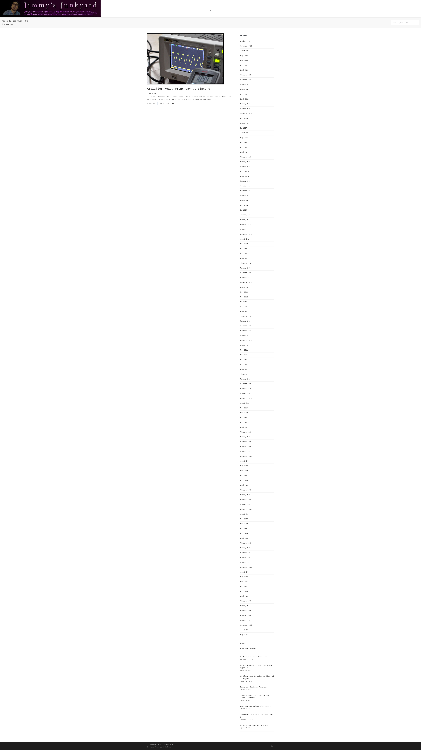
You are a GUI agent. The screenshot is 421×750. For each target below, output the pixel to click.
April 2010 (244, 422)
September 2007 (246, 567)
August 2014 (244, 200)
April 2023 (244, 65)
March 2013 (244, 258)
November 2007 (245, 557)
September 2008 (246, 509)
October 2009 (245, 451)
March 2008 (244, 538)
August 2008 (244, 514)
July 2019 (244, 118)
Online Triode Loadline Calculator (254, 725)
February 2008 (245, 543)
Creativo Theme (153, 747)
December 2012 (245, 273)
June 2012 (244, 297)
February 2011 (245, 374)
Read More (221, 99)
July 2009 (244, 466)
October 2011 (245, 336)
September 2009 (246, 456)
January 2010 (245, 437)
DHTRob (242, 643)
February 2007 (245, 601)
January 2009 (245, 495)
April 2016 (244, 147)
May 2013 (243, 249)
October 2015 (245, 167)
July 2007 (244, 577)
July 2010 (244, 408)
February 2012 (245, 316)
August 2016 (244, 133)
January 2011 (245, 379)
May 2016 (243, 142)
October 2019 (245, 109)
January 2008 (245, 548)
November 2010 (245, 389)
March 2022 (244, 99)
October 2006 (245, 620)
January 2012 (245, 321)
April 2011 (244, 364)
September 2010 (246, 398)
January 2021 (245, 104)
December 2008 (245, 500)
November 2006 (245, 615)
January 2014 (245, 220)
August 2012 (244, 287)
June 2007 (244, 582)
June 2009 (244, 471)
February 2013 (245, 263)
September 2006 (246, 625)
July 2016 (244, 138)
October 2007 (245, 562)
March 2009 (244, 485)
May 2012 (243, 302)
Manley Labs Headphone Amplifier (253, 687)
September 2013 (246, 234)
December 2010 (245, 384)
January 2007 (245, 606)
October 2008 (245, 504)
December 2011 (245, 326)
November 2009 (245, 446)
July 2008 (244, 519)
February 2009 (245, 490)
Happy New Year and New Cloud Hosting (255, 706)
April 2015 (244, 171)
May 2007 (243, 586)
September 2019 (246, 114)
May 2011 (243, 360)
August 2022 (244, 89)
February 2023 (245, 75)
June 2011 (244, 355)
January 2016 (245, 162)
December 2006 (245, 611)
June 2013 (244, 244)
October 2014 (245, 196)
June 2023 (244, 60)
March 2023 (244, 70)
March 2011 (244, 369)
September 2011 (246, 340)
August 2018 (244, 123)
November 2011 (245, 331)
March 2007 (244, 596)
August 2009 (244, 461)
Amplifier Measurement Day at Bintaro (178, 88)
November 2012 (245, 278)
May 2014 (243, 210)
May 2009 (243, 475)
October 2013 (245, 229)
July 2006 (244, 635)
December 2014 (245, 186)
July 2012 (244, 292)
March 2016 (244, 152)
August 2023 (244, 51)
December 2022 (245, 80)
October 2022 (245, 85)
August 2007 (244, 572)
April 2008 (244, 533)
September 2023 (246, 46)
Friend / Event (152, 93)
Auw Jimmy (152, 103)
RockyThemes (167, 747)
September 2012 (246, 282)
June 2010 (244, 413)
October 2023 (245, 41)
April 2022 (244, 94)
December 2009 (245, 442)
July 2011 (244, 350)
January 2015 (245, 181)
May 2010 (243, 418)
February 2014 (245, 215)
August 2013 (244, 239)
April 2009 (244, 480)
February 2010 (245, 432)
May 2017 (243, 128)
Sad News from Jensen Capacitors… (254, 657)
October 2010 (245, 393)
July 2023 (244, 56)
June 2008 (244, 524)
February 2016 (245, 157)
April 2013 (244, 253)
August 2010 (244, 403)
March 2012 (244, 311)
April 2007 (244, 591)
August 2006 (244, 630)
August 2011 (244, 345)
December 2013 (245, 225)
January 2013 (245, 268)
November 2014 (245, 191)
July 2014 (244, 205)
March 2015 (244, 176)
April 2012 (244, 307)
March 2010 (244, 427)
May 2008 (243, 529)
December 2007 (245, 553)
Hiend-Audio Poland (248, 648)
